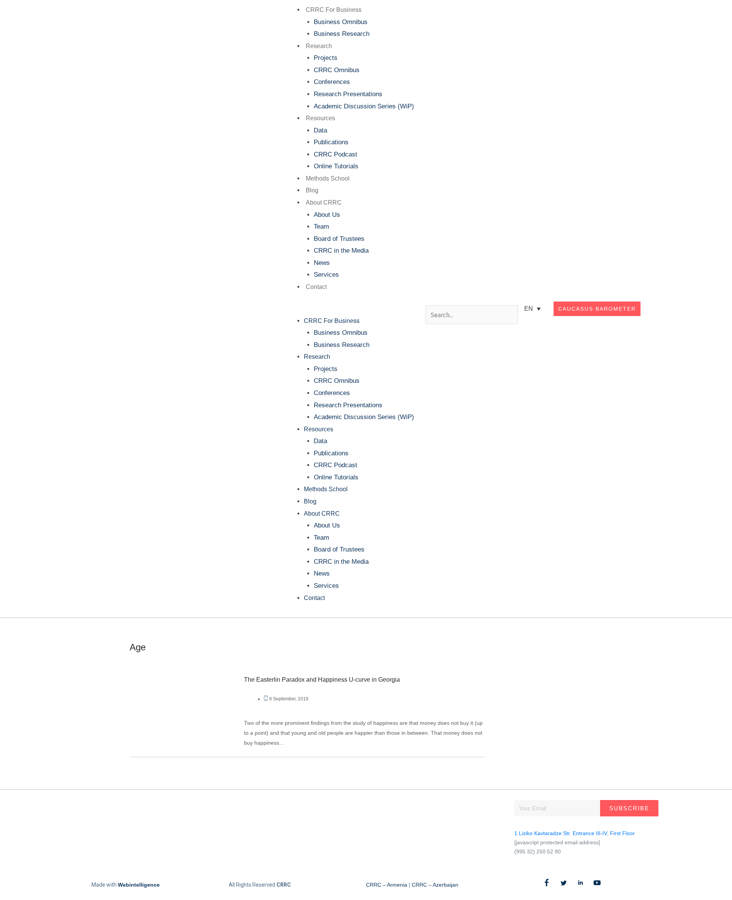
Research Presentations (348, 94)
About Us (327, 214)
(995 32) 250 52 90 (537, 851)
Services (326, 274)
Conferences (332, 81)
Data (320, 130)
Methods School (328, 178)
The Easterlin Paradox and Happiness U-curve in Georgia (322, 679)
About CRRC (324, 202)
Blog (312, 190)
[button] (349, 309)
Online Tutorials (336, 166)
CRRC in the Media (341, 250)
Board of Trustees (339, 238)
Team (321, 226)
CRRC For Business (333, 9)
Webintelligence (139, 885)
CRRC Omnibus (337, 70)
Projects (325, 57)
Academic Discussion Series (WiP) (364, 106)
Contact (316, 287)
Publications (331, 142)
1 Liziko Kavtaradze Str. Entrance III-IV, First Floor (574, 833)
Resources (320, 118)
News (322, 262)
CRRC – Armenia (386, 885)
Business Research (341, 33)
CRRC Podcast (335, 154)
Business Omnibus (341, 22)
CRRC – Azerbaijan (435, 885)
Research (319, 46)
